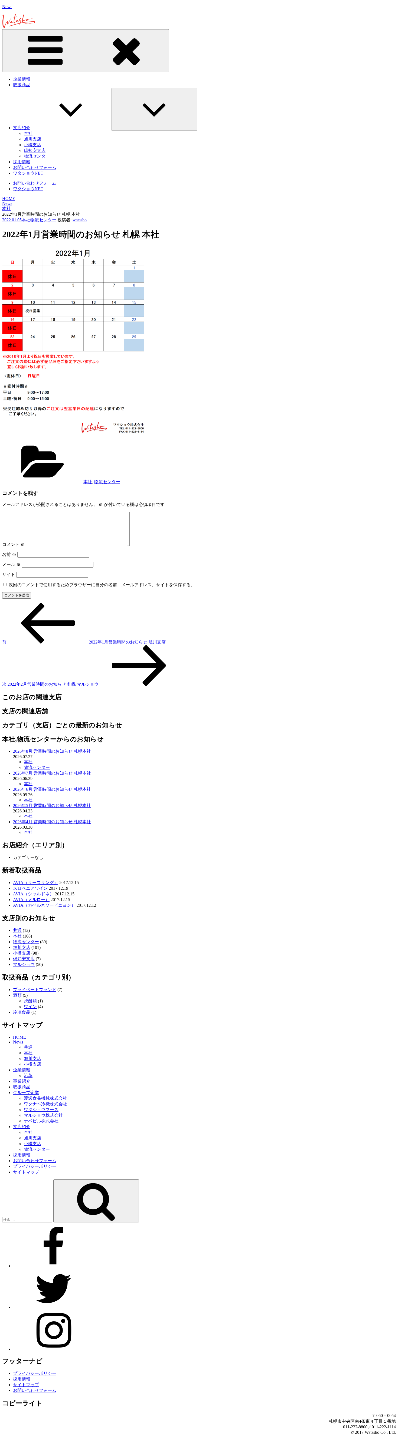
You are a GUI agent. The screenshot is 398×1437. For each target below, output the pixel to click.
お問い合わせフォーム (34, 167)
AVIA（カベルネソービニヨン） (44, 905)
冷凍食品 (21, 1012)
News (7, 6)
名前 (9, 554)
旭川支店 (32, 139)
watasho (80, 220)
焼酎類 (30, 1001)
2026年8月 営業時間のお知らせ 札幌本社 (52, 751)
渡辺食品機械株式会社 (45, 1098)
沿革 (28, 1075)
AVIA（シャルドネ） (33, 894)
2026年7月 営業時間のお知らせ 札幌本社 (52, 773)
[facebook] (53, 1265)
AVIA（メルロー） (31, 899)
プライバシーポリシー (34, 1166)
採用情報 (21, 161)
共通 (17, 930)
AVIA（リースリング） (35, 882)
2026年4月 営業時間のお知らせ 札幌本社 (52, 821)
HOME (19, 1037)
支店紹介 (21, 127)
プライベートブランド (34, 989)
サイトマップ (26, 1172)
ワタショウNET (28, 173)
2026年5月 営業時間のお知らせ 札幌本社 (52, 805)
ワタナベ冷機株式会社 (45, 1104)
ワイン (30, 1006)
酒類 (17, 995)
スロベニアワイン (30, 888)
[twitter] (53, 1307)
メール (11, 564)
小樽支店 (32, 144)
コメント (13, 544)
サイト (8, 574)
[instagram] (53, 1349)
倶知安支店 (34, 150)
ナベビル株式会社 (41, 1121)
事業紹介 (21, 1081)
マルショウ (24, 964)
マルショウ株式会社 (43, 1115)
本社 (28, 133)
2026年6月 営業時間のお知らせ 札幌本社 (52, 789)
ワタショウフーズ (41, 1109)
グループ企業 (26, 1092)
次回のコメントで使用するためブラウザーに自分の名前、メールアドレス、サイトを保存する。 (102, 584)
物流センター (37, 156)
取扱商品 (21, 84)
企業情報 (21, 79)
